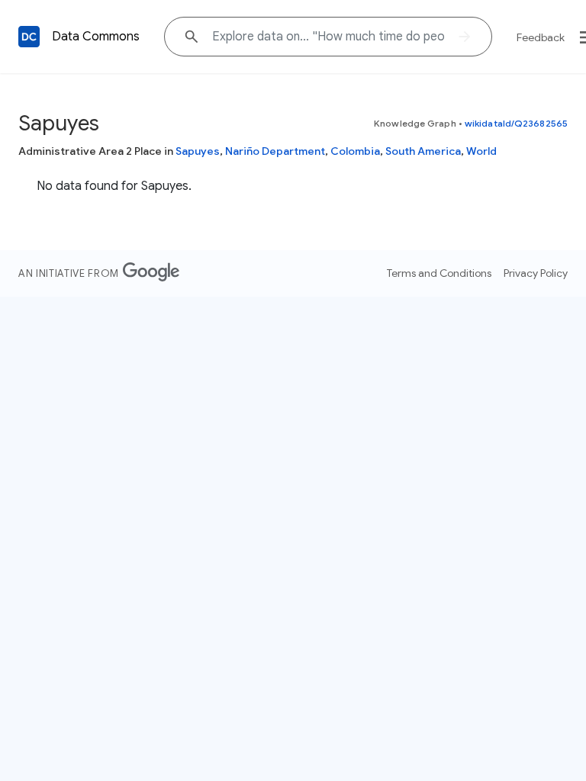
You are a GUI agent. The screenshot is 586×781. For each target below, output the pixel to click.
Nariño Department (275, 151)
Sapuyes (197, 151)
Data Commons (96, 36)
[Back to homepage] (29, 36)
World (481, 151)
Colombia (355, 151)
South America (423, 151)
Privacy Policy (536, 273)
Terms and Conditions (439, 273)
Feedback (541, 37)
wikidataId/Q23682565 (516, 123)
